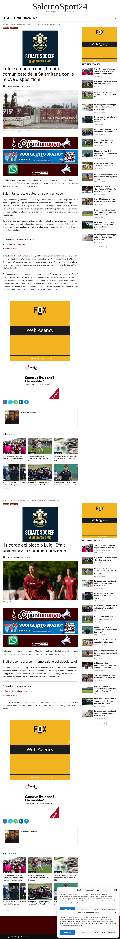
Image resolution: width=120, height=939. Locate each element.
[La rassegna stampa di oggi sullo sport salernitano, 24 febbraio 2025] (87, 237)
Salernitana (14, 28)
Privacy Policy (30, 18)
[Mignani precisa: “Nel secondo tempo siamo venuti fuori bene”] (66, 472)
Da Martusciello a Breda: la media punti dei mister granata (104, 119)
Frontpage (11, 24)
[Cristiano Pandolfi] (4, 86)
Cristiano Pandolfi (14, 86)
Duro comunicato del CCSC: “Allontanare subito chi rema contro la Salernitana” (105, 212)
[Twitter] (10, 402)
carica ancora (99, 247)
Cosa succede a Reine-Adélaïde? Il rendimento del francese (38, 458)
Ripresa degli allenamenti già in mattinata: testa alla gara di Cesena (105, 176)
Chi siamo (16, 18)
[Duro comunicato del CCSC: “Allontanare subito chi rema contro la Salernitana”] (87, 212)
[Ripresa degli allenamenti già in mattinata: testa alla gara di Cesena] (87, 177)
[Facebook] (5, 402)
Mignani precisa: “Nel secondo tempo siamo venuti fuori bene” (105, 153)
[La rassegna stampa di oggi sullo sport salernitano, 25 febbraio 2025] (66, 446)
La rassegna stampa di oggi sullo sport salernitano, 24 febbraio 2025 (105, 237)
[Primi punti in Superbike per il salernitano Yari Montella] (40, 472)
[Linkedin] (21, 402)
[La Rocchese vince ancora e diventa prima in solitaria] (87, 143)
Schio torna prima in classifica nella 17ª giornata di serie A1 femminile (105, 189)
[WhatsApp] (15, 402)
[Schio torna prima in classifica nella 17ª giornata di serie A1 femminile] (87, 189)
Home (6, 18)
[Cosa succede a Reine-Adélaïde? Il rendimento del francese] (40, 446)
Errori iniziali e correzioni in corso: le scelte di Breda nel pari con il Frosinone (105, 224)
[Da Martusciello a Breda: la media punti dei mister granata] (14, 472)
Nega (84, 932)
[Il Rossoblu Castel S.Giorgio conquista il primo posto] (87, 166)
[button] (115, 913)
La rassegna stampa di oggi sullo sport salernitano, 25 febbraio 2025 (65, 458)
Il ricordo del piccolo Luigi (15, 244)
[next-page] (7, 489)
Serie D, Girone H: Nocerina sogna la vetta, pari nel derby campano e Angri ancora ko (12, 458)
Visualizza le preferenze (105, 932)
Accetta (67, 932)
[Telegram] (26, 402)
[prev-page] (4, 489)
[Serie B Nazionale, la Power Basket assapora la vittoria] (87, 201)
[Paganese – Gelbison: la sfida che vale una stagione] (87, 84)
